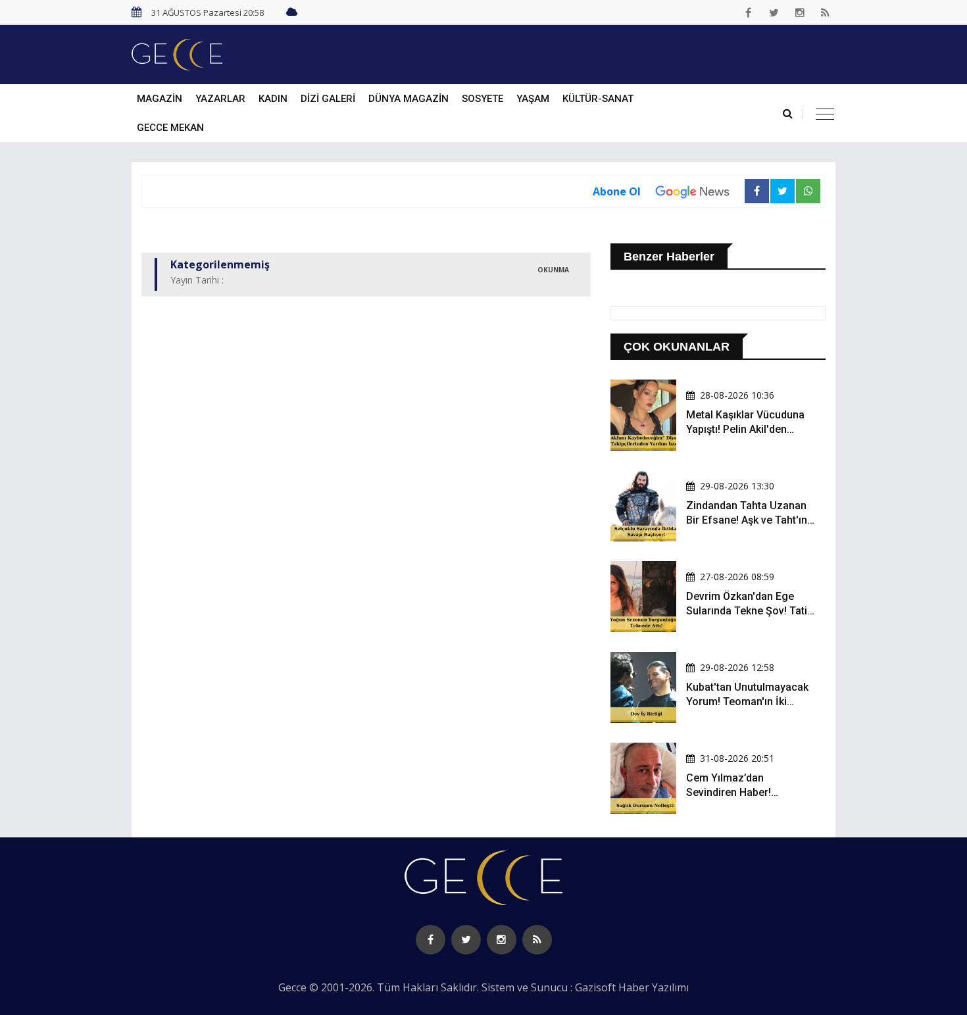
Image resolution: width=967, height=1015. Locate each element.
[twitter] (774, 12)
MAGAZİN (159, 99)
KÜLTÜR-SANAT (597, 99)
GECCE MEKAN (170, 128)
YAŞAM (532, 99)
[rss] (825, 12)
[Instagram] (800, 12)
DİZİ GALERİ (328, 99)
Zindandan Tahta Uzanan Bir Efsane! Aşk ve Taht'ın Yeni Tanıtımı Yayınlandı (746, 520)
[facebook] (748, 12)
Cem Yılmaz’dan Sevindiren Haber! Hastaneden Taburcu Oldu (748, 793)
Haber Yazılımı (653, 987)
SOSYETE (482, 99)
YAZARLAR (220, 99)
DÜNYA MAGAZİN (408, 99)
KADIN (273, 99)
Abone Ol (617, 191)
